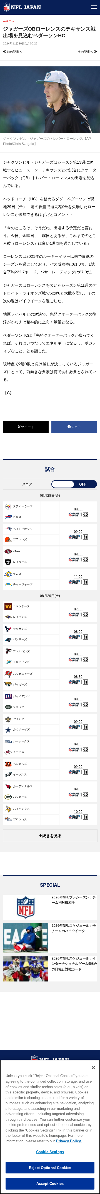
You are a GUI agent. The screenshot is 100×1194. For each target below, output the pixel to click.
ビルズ (17, 516)
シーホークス (21, 741)
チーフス (18, 751)
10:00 (78, 812)
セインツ (18, 718)
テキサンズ (20, 628)
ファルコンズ (21, 651)
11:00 (78, 577)
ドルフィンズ (21, 661)
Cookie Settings (50, 1152)
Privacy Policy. (69, 1141)
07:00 (78, 609)
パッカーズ (20, 796)
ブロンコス (20, 819)
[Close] (93, 1067)
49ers (16, 551)
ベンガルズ (20, 763)
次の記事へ (86, 51)
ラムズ (17, 573)
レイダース (20, 561)
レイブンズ (20, 616)
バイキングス (21, 808)
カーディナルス (22, 786)
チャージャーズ (22, 584)
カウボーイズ (21, 729)
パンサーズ (20, 639)
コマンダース (21, 606)
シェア (76, 427)
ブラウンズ (20, 539)
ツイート (27, 427)
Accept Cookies (50, 1183)
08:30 (78, 677)
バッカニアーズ (22, 673)
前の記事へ (14, 51)
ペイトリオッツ (22, 528)
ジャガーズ (20, 684)
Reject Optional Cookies (50, 1168)
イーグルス (20, 774)
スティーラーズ (22, 506)
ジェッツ (18, 706)
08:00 (78, 509)
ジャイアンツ (21, 696)
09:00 (78, 532)
